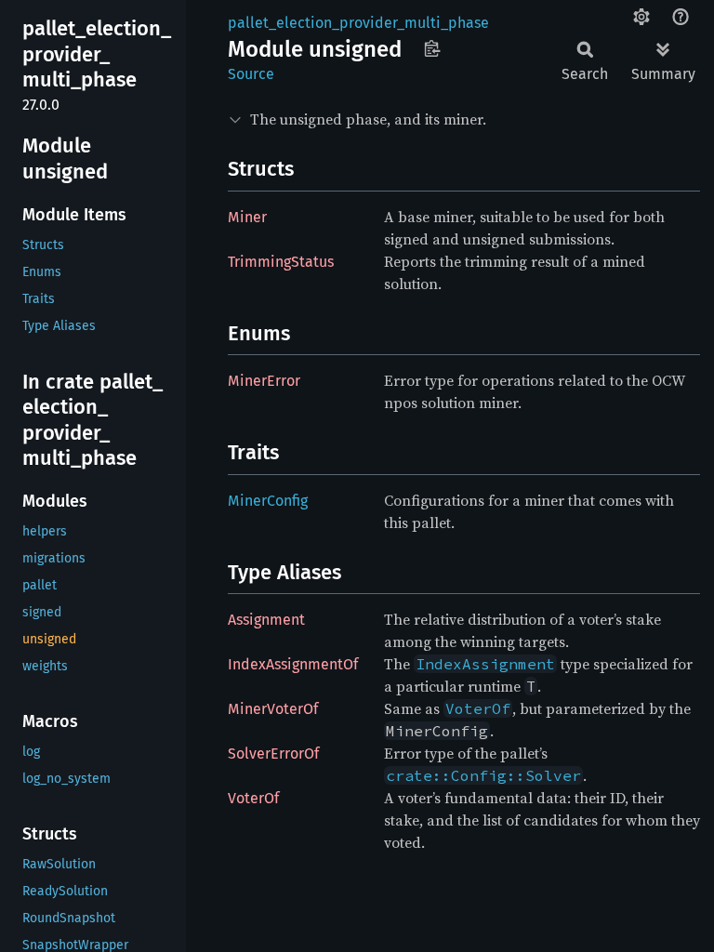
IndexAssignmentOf (293, 664)
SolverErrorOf (273, 753)
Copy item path (431, 48)
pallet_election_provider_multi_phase (358, 23)
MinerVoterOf (273, 709)
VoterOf (253, 798)
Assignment (266, 619)
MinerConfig (268, 500)
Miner (247, 217)
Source (251, 74)
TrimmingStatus (281, 262)
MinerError (264, 381)
